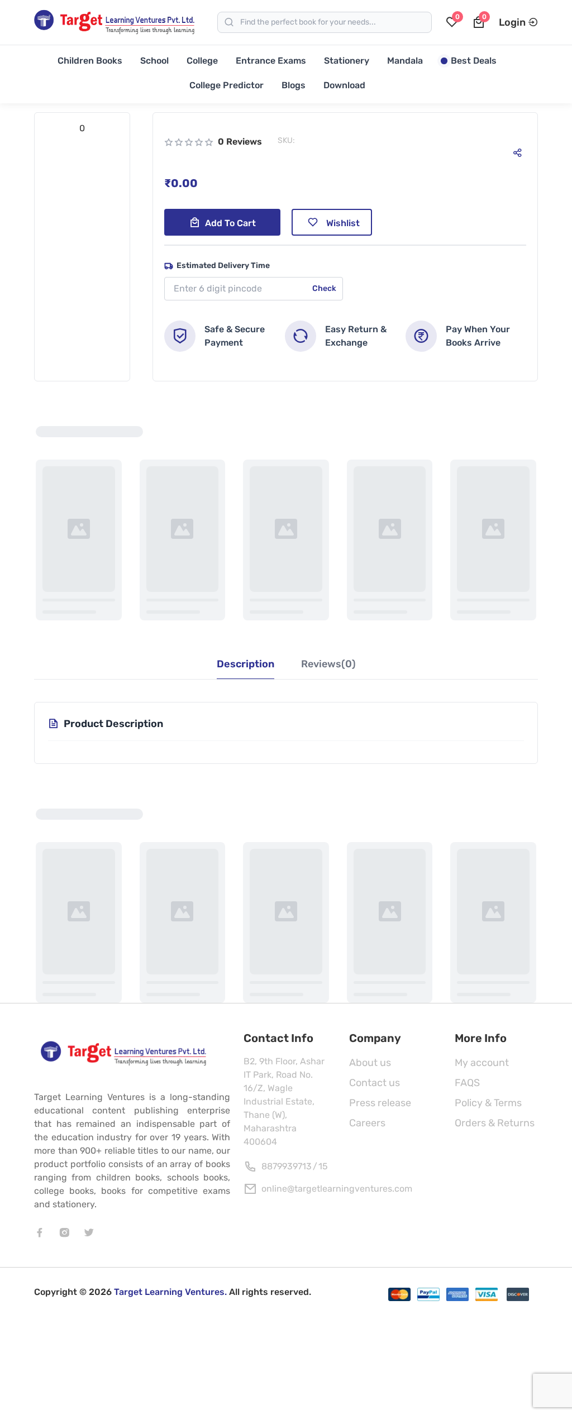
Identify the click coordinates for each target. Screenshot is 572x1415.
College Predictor (226, 85)
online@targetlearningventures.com (336, 1188)
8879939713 (286, 1166)
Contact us (374, 1083)
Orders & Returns (495, 1123)
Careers (367, 1123)
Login (512, 22)
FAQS (467, 1083)
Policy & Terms (488, 1103)
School (154, 60)
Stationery (346, 60)
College (202, 60)
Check (324, 288)
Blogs (294, 85)
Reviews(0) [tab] (328, 664)
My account (482, 1063)
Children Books (90, 60)
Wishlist (343, 223)
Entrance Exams (271, 60)
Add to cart (230, 223)
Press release (380, 1103)
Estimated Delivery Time (223, 265)
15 (323, 1166)
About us (370, 1063)
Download (344, 85)
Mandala (405, 60)
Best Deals (474, 60)
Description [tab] (245, 664)
